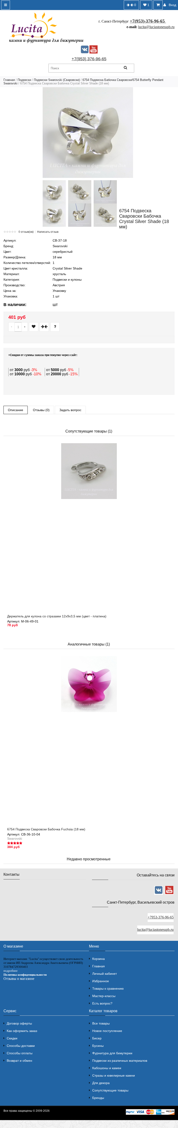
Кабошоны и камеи (106, 1068)
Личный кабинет (104, 973)
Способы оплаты (19, 1053)
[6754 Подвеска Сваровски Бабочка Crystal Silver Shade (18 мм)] (88, 132)
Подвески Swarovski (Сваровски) (57, 80)
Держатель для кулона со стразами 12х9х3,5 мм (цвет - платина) (56, 616)
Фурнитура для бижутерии (112, 1053)
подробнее (10, 970)
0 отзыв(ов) (26, 231)
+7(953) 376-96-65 (89, 59)
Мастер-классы (103, 996)
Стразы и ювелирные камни (113, 1075)
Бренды (98, 1098)
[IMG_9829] (79, 215)
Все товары (101, 1023)
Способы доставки (21, 1046)
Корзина (98, 959)
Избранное (100, 981)
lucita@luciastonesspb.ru (156, 27)
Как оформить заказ (22, 1031)
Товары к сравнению (108, 988)
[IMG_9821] (54, 215)
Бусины (98, 1046)
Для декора (101, 1083)
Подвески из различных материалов (119, 1060)
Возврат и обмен (19, 1060)
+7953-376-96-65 (161, 917)
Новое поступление (107, 1031)
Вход (172, 5)
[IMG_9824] (105, 215)
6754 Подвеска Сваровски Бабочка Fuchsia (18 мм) (46, 829)
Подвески (24, 80)
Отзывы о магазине (18, 979)
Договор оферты (19, 1023)
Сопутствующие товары (110, 1090)
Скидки (12, 1038)
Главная (9, 80)
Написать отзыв (47, 231)
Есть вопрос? (102, 1003)
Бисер (97, 1038)
